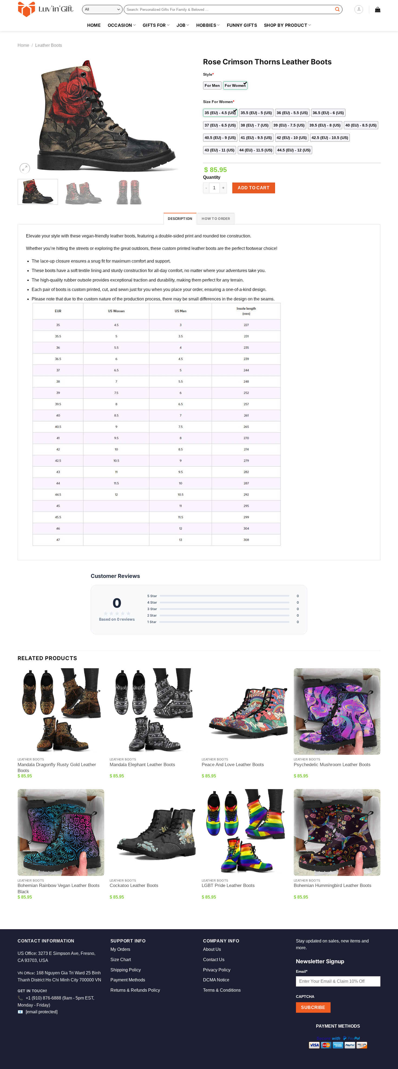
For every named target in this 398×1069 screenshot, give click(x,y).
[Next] (185, 116)
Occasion (120, 25)
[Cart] (377, 9)
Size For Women (218, 102)
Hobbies (206, 25)
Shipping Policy (125, 970)
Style (208, 74)
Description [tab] (180, 219)
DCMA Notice (216, 980)
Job (181, 25)
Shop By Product (285, 25)
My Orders (120, 949)
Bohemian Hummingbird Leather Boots (332, 885)
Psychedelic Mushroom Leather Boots (332, 764)
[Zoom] (24, 168)
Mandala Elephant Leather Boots (142, 764)
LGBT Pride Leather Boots (228, 885)
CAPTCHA (305, 996)
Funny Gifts (242, 25)
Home (94, 25)
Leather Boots (48, 45)
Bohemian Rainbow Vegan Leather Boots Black (59, 888)
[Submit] (337, 9)
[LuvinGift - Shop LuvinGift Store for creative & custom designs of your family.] (46, 9)
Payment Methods (127, 980)
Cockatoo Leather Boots (134, 885)
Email (301, 971)
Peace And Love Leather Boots (233, 764)
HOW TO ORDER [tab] (216, 219)
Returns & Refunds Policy (135, 990)
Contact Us (213, 959)
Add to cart (253, 188)
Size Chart (120, 959)
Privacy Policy (216, 970)
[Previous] (28, 116)
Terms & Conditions (222, 990)
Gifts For (154, 25)
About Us (212, 949)
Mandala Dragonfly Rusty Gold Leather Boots (57, 767)
